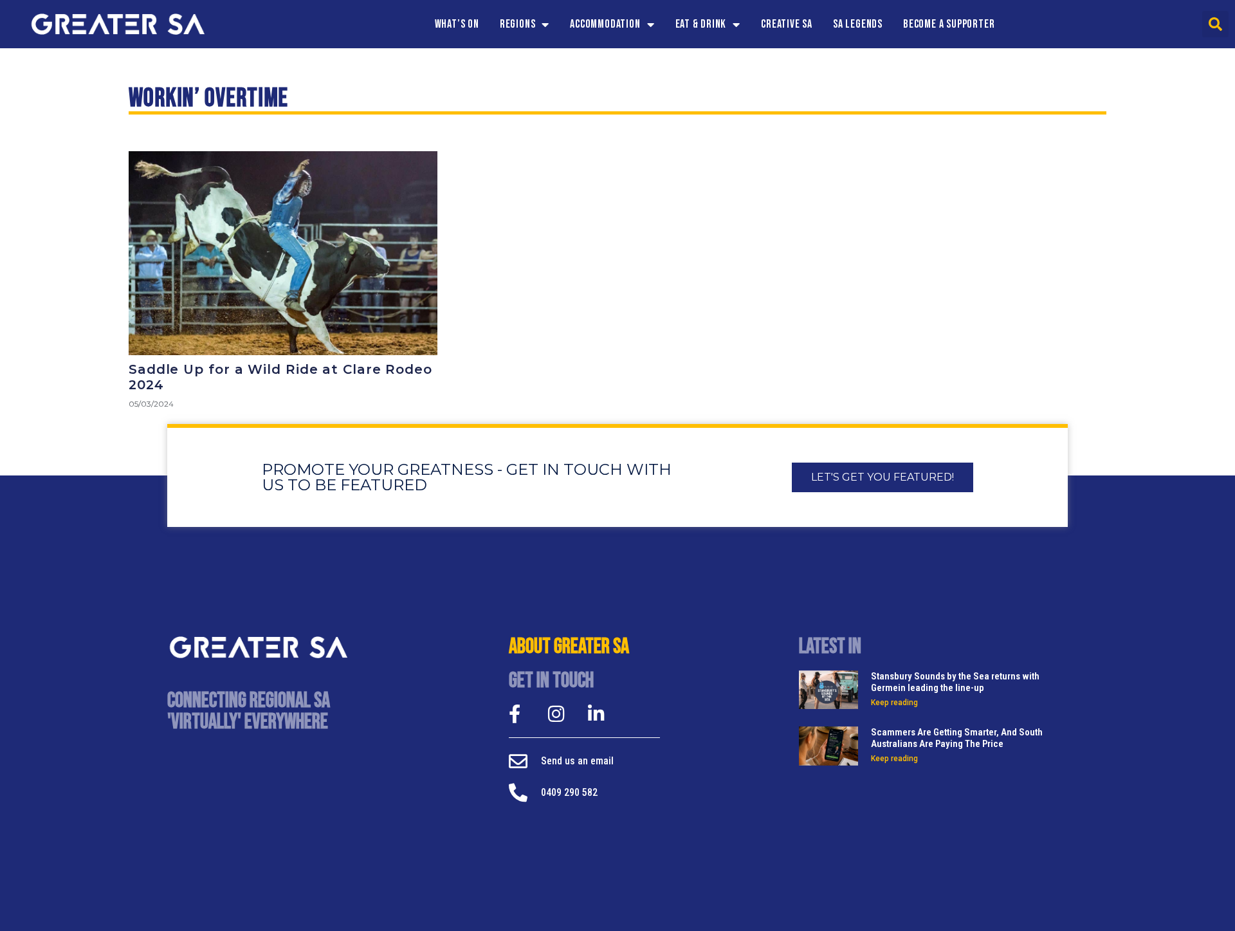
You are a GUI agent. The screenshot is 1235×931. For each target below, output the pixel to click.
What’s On (457, 24)
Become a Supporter (948, 24)
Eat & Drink (701, 24)
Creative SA (786, 24)
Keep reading (894, 702)
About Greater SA (569, 646)
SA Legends (858, 24)
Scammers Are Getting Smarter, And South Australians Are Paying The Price (957, 738)
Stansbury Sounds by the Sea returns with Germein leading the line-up (955, 682)
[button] (1215, 24)
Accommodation (605, 24)
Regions (518, 24)
